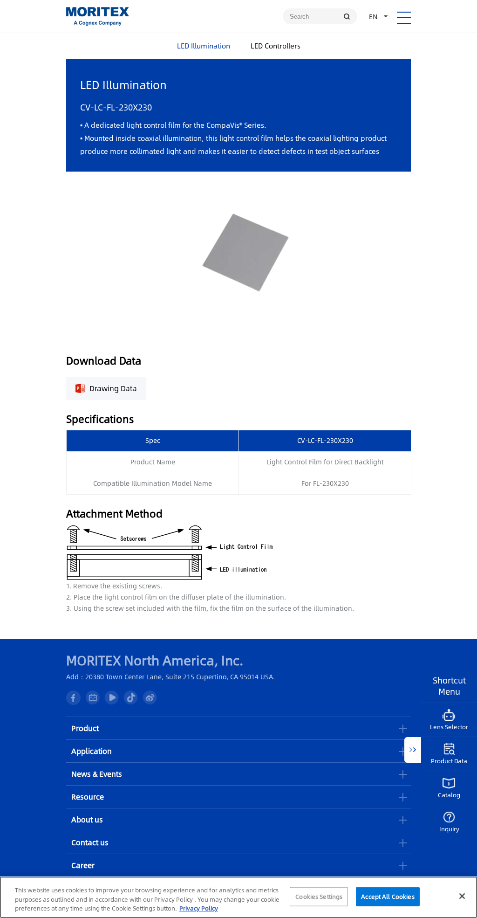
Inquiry (449, 829)
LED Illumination (203, 45)
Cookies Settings (318, 896)
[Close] (462, 896)
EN (373, 16)
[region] (238, 897)
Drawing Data (113, 388)
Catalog (449, 795)
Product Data (449, 761)
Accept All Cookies (387, 896)
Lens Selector (449, 727)
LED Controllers (275, 45)
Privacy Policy (198, 908)
